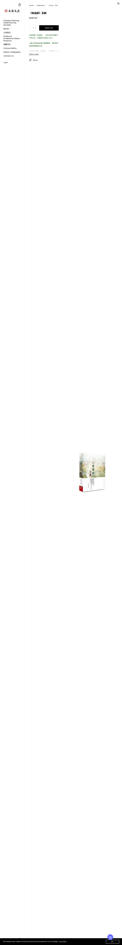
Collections (41, 5)
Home (31, 5)
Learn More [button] (63, 941)
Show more (34, 54)
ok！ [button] (112, 941)
